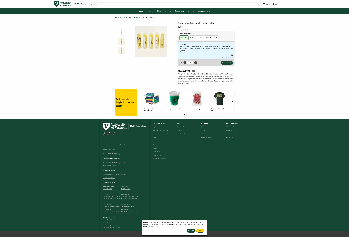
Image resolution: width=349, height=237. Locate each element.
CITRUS (199, 38)
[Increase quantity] (195, 62)
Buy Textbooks (157, 127)
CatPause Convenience (208, 134)
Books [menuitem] (151, 11)
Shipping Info (181, 134)
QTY (180, 63)
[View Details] (152, 98)
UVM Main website (236, 127)
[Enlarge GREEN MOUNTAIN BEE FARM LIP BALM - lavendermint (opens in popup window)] (121, 32)
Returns (179, 130)
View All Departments (159, 159)
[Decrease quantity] (184, 62)
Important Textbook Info (160, 130)
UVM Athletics (235, 130)
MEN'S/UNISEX (157, 141)
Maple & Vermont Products (136, 17)
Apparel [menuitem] (142, 11)
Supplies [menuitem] (168, 11)
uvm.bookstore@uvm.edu (111, 191)
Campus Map (235, 137)
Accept (200, 230)
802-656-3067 (125, 189)
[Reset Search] (258, 4)
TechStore (204, 130)
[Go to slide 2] (187, 114)
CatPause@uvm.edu (127, 206)
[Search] (91, 4)
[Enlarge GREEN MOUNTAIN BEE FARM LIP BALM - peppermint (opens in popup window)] (121, 50)
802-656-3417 (107, 219)
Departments (118, 17)
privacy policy (148, 226)
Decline (191, 230)
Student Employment (236, 141)
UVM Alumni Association (236, 134)
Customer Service (182, 127)
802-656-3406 (125, 204)
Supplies (155, 148)
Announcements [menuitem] (204, 11)
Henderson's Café (206, 137)
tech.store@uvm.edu (127, 191)
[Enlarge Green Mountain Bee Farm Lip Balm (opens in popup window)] (151, 41)
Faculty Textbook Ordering (161, 134)
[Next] (232, 101)
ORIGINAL (183, 38)
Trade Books (157, 155)
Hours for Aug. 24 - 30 (110, 165)
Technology (156, 151)
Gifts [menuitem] (159, 11)
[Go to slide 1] (184, 114)
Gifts (125, 17)
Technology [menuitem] (179, 11)
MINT (192, 38)
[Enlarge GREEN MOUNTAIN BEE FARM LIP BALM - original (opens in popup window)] (121, 41)
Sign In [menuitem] (277, 4)
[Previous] (139, 101)
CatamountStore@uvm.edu (111, 206)
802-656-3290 (107, 189)
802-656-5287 (107, 204)
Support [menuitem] (190, 11)
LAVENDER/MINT (211, 38)
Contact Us (204, 127)
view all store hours (109, 178)
